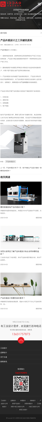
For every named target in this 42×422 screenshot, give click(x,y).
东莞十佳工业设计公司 (17, 406)
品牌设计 (3, 352)
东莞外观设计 (29, 403)
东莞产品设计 (16, 403)
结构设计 (33, 400)
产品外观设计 (4, 50)
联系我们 (21, 369)
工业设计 (3, 348)
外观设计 (23, 400)
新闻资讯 (3, 361)
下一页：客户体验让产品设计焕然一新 (29, 168)
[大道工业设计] (10, 4)
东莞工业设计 (23, 410)
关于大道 (3, 357)
